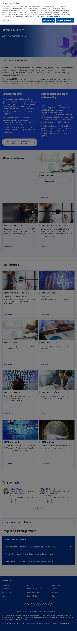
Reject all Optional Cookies (65, 20)
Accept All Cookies (48, 20)
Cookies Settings (6, 20)
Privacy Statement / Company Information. (48, 16)
